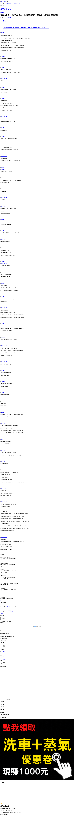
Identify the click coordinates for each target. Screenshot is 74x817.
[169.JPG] (2, 56)
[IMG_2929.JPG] (3, 247)
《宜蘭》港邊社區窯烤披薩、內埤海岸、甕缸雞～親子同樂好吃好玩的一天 (26, 28)
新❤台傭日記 (5, 9)
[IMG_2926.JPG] (3, 206)
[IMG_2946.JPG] (3, 361)
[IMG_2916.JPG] (3, 177)
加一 (1, 600)
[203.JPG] (2, 188)
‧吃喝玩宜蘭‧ (11, 611)
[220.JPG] (2, 283)
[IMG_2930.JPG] (3, 239)
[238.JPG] (2, 370)
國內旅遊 (9, 610)
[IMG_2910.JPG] (3, 156)
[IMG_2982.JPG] (3, 450)
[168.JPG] (2, 67)
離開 (6, 814)
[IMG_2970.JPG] (3, 439)
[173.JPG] (2, 296)
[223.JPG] (2, 32)
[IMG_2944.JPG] (3, 307)
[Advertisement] (6, 792)
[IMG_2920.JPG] (3, 197)
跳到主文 (2, 12)
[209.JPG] (2, 230)
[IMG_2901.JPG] (3, 78)
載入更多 (2, 615)
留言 (9, 606)
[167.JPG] (2, 98)
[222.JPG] (2, 261)
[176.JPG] (2, 136)
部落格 (4, 21)
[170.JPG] (2, 87)
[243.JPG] (2, 412)
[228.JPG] (2, 323)
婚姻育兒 (10, 17)
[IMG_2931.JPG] (3, 116)
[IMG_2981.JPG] (3, 461)
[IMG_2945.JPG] (3, 345)
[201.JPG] (2, 167)
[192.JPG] (2, 169)
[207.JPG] (2, 219)
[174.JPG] (2, 127)
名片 (4, 22)
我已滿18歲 (3, 814)
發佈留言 (2, 622)
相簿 (4, 20)
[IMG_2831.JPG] (3, 501)
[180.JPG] (2, 145)
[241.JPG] (2, 392)
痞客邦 (7, 606)
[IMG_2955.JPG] (3, 423)
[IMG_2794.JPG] (3, 537)
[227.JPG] (2, 337)
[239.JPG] (2, 381)
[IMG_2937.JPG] (3, 263)
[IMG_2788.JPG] (3, 488)
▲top (1, 613)
